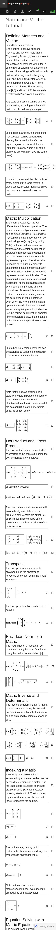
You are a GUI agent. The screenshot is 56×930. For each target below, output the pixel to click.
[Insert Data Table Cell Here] (25, 30)
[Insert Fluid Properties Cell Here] (38, 30)
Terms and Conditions (23, 925)
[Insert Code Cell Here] (35, 30)
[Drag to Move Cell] (1, 72)
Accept (50, 925)
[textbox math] (15, 121)
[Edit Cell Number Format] (46, 120)
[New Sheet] (7, 11)
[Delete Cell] (52, 72)
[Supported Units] (45, 11)
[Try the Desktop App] (52, 11)
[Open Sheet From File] (15, 11)
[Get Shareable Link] (30, 11)
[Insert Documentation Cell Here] (15, 30)
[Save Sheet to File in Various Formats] (22, 11)
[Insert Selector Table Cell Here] (22, 30)
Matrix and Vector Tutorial (24, 22)
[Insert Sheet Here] (41, 30)
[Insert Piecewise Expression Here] (28, 30)
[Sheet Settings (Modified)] (37, 11)
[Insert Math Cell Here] (12, 30)
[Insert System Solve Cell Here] (31, 30)
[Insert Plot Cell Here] (19, 30)
